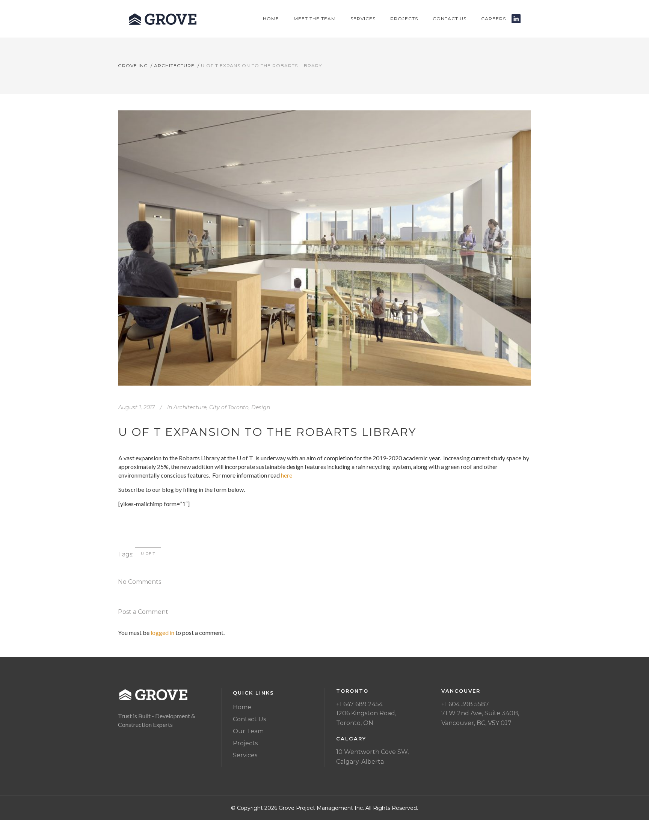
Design (260, 407)
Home (242, 707)
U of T (148, 553)
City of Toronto (229, 407)
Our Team (248, 731)
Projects (245, 743)
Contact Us (249, 719)
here (286, 475)
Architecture (174, 65)
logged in (162, 632)
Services (245, 755)
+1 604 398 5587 (465, 704)
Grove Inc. (133, 65)
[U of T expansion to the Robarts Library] (324, 248)
